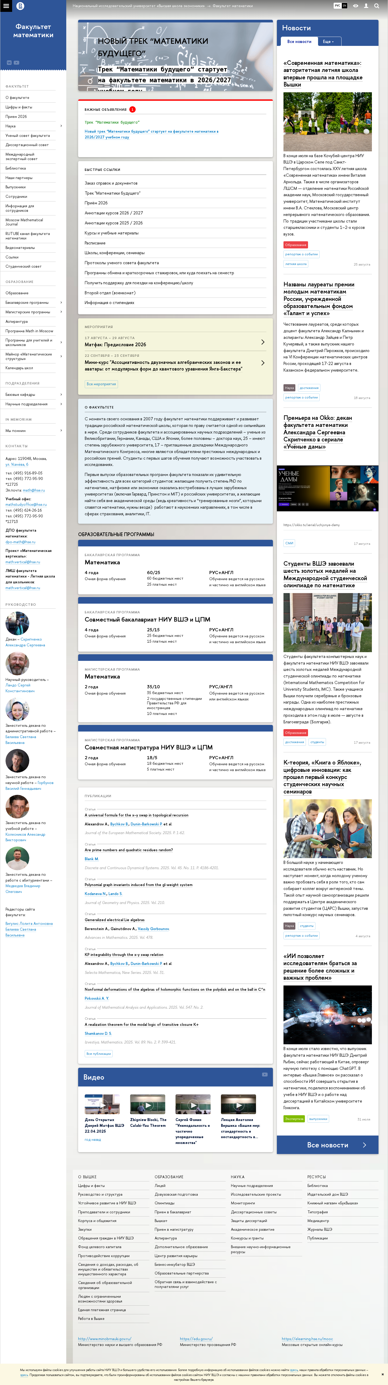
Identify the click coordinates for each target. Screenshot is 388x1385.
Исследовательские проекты (256, 1194)
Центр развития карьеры (176, 1255)
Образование (17, 292)
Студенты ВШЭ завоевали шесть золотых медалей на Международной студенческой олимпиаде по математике (325, 574)
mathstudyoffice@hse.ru (26, 504)
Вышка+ (161, 1220)
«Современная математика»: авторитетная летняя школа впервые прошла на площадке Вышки (323, 73)
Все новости (327, 1145)
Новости (296, 28)
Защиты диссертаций (249, 1220)
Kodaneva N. (95, 893)
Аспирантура (17, 321)
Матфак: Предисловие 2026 (115, 344)
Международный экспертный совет (22, 156)
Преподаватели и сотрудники (104, 1211)
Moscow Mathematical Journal (24, 222)
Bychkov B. (119, 823)
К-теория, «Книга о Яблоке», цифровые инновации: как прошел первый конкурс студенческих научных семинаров (322, 776)
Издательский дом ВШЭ (327, 1194)
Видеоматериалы (20, 247)
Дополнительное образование (181, 1246)
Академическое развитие (253, 1229)
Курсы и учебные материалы (112, 233)
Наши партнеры (19, 177)
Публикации (98, 796)
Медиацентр (318, 1220)
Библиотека (16, 168)
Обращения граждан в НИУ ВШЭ (106, 1237)
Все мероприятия (101, 384)
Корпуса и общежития (97, 1220)
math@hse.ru (34, 490)
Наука (11, 125)
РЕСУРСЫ (316, 1176)
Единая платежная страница (102, 1309)
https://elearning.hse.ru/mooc (307, 1338)
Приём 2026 (96, 203)
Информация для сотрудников (20, 208)
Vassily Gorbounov (153, 928)
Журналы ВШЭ (319, 1229)
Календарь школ (19, 367)
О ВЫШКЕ (87, 1176)
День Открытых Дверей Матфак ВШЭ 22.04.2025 (104, 1125)
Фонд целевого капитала (99, 1246)
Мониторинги (243, 1202)
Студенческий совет (24, 266)
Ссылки (12, 256)
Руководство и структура (100, 1194)
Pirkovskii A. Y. (97, 998)
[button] (83, 55)
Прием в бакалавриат (173, 1211)
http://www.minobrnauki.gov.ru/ (104, 1338)
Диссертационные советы (254, 1211)
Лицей (160, 1185)
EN (344, 5)
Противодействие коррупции (104, 1255)
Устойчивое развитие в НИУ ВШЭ (107, 1202)
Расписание (95, 243)
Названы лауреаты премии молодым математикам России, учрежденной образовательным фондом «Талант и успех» (318, 298)
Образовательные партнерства (182, 1273)
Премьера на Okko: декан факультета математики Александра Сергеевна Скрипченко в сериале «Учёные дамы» (317, 431)
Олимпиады (164, 1202)
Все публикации (99, 1053)
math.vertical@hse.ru (23, 561)
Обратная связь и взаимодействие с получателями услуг (186, 1284)
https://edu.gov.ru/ (196, 1338)
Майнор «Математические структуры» (29, 356)
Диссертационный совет (27, 144)
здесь (294, 1370)
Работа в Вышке (91, 1318)
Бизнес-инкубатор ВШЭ (175, 1264)
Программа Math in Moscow (29, 330)
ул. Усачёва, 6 (17, 464)
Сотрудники (16, 196)
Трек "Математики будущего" (112, 193)
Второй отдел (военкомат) (110, 293)
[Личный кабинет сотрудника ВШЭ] (366, 6)
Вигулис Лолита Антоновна (29, 923)
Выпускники (16, 186)
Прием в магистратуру (174, 1229)
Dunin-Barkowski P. (146, 823)
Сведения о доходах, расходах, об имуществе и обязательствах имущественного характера (108, 1269)
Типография (317, 1211)
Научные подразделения (252, 1185)
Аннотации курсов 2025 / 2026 (114, 223)
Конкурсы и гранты (247, 1237)
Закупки (85, 1229)
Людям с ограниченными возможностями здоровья (100, 1299)
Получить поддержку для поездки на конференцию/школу (139, 283)
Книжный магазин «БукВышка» (332, 1202)
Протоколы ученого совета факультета (122, 263)
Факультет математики (33, 30)
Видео (93, 1077)
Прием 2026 (16, 116)
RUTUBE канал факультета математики (28, 236)
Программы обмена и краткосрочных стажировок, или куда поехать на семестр (159, 273)
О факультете (17, 97)
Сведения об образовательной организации (105, 1285)
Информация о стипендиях (109, 302)
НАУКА (238, 1176)
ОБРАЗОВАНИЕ (169, 1176)
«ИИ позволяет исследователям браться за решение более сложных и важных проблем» (320, 967)
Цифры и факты (19, 106)
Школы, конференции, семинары (115, 253)
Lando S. (115, 893)
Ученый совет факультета (28, 135)
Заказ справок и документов (111, 183)
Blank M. (92, 858)
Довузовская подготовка (176, 1194)
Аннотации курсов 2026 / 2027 (114, 213)
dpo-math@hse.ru (20, 541)
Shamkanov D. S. (98, 1033)
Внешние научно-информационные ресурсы (261, 1249)
